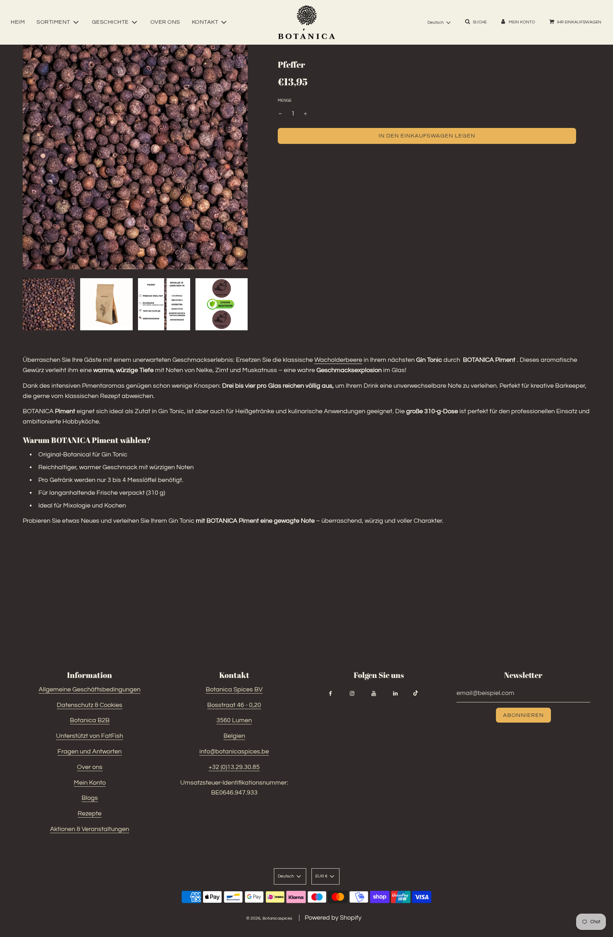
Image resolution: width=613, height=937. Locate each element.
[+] (305, 114)
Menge (285, 100)
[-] (280, 114)
